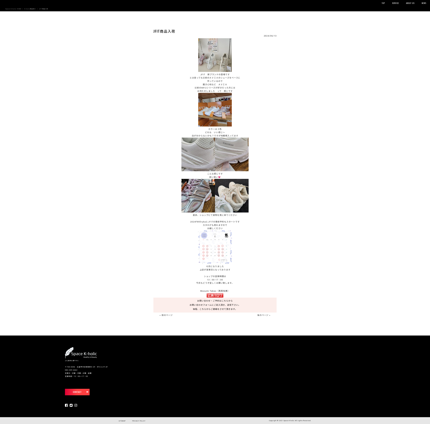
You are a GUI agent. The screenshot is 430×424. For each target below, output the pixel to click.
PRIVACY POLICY (138, 421)
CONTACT (77, 391)
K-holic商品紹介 (30, 9)
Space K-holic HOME (13, 9)
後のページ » (263, 315)
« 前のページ (166, 315)
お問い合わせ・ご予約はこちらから (215, 301)
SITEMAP (122, 421)
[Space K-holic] (81, 358)
